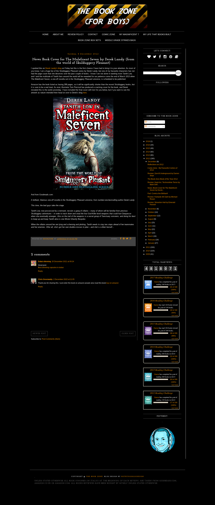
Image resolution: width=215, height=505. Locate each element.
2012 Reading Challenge (161, 392)
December (152, 162)
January (151, 243)
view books (174, 292)
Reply (40, 271)
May (150, 229)
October (151, 212)
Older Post (128, 333)
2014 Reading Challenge (161, 346)
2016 (148, 145)
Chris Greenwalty (45, 279)
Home (45, 34)
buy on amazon (112, 283)
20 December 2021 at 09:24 (63, 261)
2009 (148, 254)
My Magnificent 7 (129, 34)
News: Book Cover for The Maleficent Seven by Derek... (162, 189)
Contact (93, 34)
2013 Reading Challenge (161, 369)
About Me (58, 34)
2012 (148, 159)
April (150, 233)
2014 (148, 152)
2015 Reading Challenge (161, 323)
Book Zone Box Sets (89, 40)
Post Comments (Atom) (51, 339)
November (152, 209)
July (150, 223)
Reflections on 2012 (156, 165)
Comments (151, 126)
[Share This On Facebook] (121, 239)
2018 (148, 141)
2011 (148, 247)
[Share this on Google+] (130, 239)
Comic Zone (108, 34)
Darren (156, 282)
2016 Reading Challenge (161, 300)
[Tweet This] (127, 239)
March (150, 236)
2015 (148, 148)
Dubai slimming (44, 261)
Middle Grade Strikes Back (120, 40)
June (150, 226)
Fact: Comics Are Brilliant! (158, 193)
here (85, 93)
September (152, 216)
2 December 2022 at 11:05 (63, 279)
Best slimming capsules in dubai (51, 267)
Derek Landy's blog (53, 68)
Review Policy (76, 34)
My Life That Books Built (157, 34)
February (151, 240)
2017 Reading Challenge (161, 277)
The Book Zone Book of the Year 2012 (163, 179)
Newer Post (39, 333)
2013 (148, 155)
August (151, 219)
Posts (149, 122)
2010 (148, 251)
